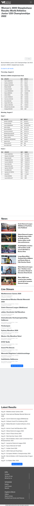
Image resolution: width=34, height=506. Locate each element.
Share (28, 58)
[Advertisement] (17, 38)
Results (7, 488)
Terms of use (8, 476)
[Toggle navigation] (31, 2)
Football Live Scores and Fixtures (14, 498)
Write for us (8, 478)
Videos (7, 494)
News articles (9, 496)
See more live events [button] (17, 366)
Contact (7, 474)
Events (7, 484)
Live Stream (8, 486)
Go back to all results (7, 68)
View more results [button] (17, 464)
